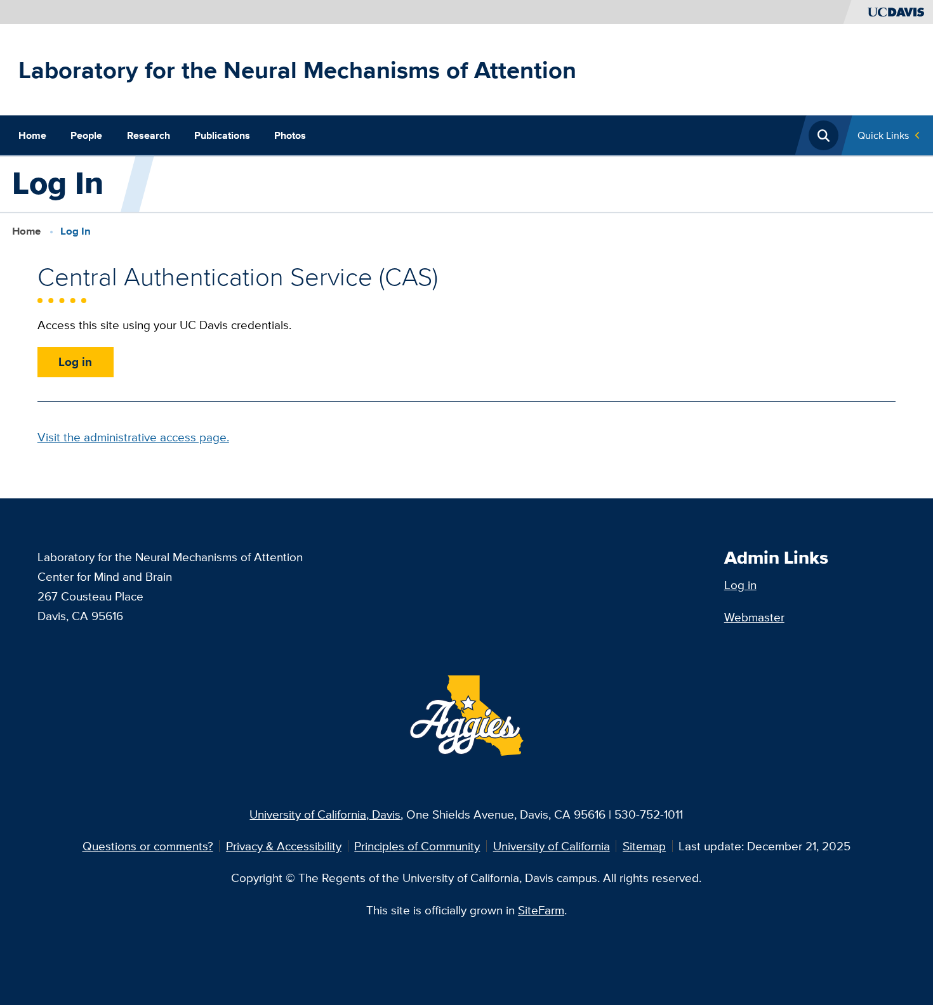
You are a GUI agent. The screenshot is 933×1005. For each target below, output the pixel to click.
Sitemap (644, 846)
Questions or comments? (148, 846)
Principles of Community (417, 846)
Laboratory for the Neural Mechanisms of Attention (297, 70)
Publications (222, 135)
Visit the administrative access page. (133, 437)
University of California (551, 846)
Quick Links (883, 135)
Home (32, 135)
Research (148, 135)
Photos (290, 135)
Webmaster (754, 617)
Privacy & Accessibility (283, 846)
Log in (75, 361)
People (86, 135)
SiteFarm (541, 910)
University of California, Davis (324, 814)
